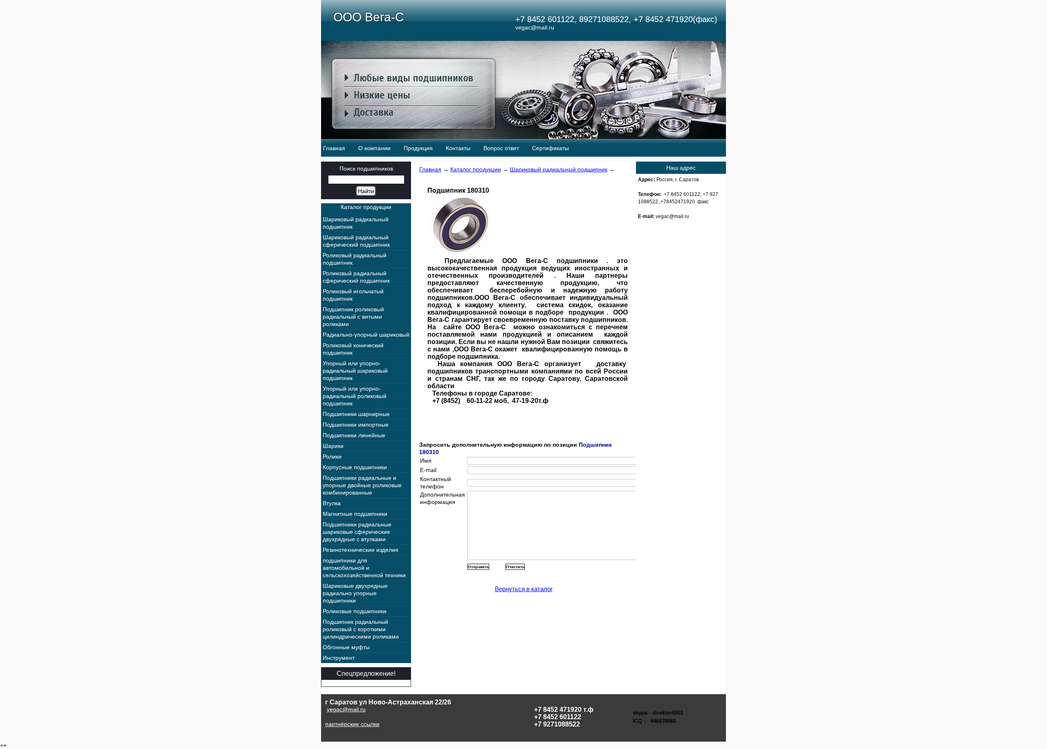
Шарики (333, 446)
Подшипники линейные (354, 435)
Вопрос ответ (501, 148)
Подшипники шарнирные (356, 414)
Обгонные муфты (346, 647)
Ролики (332, 456)
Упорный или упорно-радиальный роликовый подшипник (354, 396)
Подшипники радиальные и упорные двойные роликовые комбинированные (362, 485)
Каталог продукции (475, 169)
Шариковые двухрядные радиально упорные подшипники (355, 593)
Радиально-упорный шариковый (366, 334)
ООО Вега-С (368, 17)
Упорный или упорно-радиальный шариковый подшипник (355, 370)
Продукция (418, 148)
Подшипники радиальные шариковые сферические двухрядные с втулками (357, 531)
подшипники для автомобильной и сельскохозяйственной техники (364, 567)
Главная (334, 148)
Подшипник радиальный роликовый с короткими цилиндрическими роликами (361, 629)
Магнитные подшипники (355, 514)
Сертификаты (550, 148)
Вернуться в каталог (524, 588)
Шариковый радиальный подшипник (558, 169)
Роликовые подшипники (354, 611)
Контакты (458, 148)
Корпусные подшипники (355, 467)
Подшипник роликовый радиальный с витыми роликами (353, 316)
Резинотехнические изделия (360, 550)
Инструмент (339, 658)
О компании (374, 148)
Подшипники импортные (356, 424)
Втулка (332, 503)
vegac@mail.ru (346, 709)
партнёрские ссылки (352, 724)
